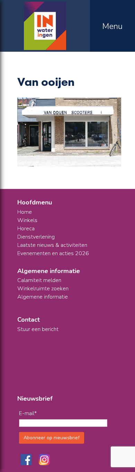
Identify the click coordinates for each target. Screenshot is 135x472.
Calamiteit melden (39, 280)
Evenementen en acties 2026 (53, 253)
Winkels (27, 220)
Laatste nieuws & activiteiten (52, 245)
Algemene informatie (42, 297)
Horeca (26, 228)
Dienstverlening (36, 237)
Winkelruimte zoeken (43, 288)
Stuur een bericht (37, 329)
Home (24, 212)
